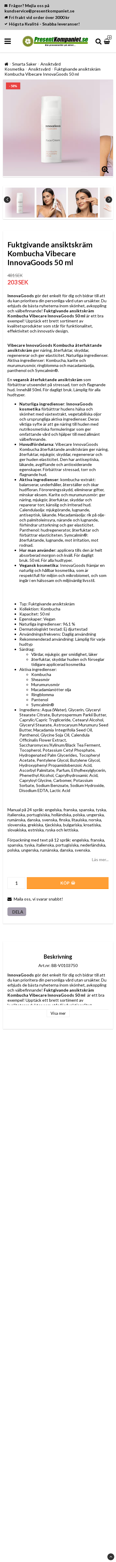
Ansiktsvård (39, 68)
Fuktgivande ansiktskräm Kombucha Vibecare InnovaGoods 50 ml (52, 71)
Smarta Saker (24, 63)
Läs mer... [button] (100, 859)
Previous (7, 199)
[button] (108, 41)
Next (109, 199)
